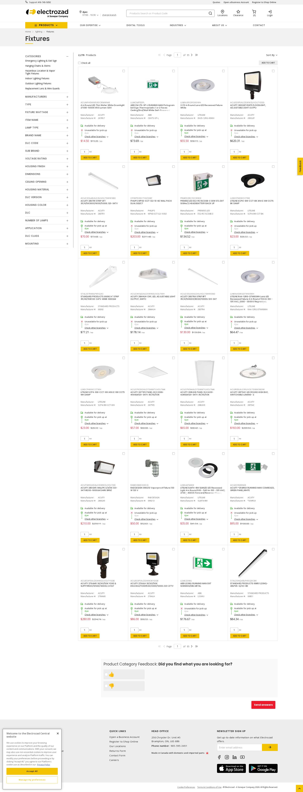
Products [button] (46, 25)
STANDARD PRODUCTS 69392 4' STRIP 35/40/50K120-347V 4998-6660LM (100, 297)
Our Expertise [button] (89, 25)
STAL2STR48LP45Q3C (92, 293)
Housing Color (35, 205)
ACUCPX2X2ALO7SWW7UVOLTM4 (148, 389)
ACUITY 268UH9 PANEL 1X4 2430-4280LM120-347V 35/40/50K (197, 393)
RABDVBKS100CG (140, 485)
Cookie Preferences (186, 787)
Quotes (216, 2)
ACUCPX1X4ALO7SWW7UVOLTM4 (197, 389)
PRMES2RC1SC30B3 (190, 198)
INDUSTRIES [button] (176, 25)
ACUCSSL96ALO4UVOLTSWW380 (197, 293)
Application (33, 228)
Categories (33, 56)
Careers (114, 760)
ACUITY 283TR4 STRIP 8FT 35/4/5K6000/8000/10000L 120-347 (198, 297)
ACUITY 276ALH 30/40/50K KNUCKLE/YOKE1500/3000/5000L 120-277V (152, 584)
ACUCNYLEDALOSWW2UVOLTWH (147, 293)
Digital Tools (136, 25)
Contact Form (117, 755)
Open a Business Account (236, 2)
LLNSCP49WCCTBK (240, 198)
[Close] (57, 733)
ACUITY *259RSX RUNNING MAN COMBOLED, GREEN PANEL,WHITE (252, 489)
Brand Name (33, 135)
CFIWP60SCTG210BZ (141, 198)
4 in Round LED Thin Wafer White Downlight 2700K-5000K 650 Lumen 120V (102, 106)
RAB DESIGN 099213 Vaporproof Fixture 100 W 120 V (152, 489)
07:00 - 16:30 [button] (89, 15)
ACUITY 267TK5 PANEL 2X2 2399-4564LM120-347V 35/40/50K (147, 393)
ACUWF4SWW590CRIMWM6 (95, 102)
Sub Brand (32, 150)
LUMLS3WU (186, 580)
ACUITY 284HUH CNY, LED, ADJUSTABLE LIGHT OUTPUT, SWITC (153, 297)
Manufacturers (36, 96)
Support (33, 2)
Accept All (32, 771)
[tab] (46, 56)
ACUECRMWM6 (238, 485)
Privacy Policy (43, 764)
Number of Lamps (36, 220)
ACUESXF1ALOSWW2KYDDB (144, 580)
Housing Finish (35, 166)
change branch (109, 15)
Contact (259, 25)
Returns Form (117, 750)
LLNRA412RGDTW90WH (242, 293)
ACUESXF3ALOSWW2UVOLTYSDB (98, 580)
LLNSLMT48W (187, 485)
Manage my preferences (32, 779)
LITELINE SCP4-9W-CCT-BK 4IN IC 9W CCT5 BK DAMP (252, 202)
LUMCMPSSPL (138, 102)
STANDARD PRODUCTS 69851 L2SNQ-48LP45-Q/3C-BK (249, 584)
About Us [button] (218, 25)
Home (28, 31)
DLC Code (31, 143)
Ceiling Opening (36, 181)
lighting (38, 31)
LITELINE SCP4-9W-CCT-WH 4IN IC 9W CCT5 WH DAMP (103, 393)
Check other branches (95, 136)
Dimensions (32, 174)
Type (28, 104)
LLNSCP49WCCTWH (91, 389)
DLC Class (32, 236)
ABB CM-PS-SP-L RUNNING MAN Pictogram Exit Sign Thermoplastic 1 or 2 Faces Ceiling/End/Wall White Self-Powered (153, 108)
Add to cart (90, 157)
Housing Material (37, 189)
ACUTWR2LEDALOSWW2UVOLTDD (98, 485)
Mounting (32, 243)
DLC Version (33, 197)
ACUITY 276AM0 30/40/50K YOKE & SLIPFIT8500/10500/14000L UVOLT (98, 584)
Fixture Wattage (36, 112)
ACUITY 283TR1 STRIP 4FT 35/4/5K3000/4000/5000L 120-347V (99, 202)
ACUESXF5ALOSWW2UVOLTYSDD (247, 102)
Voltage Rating (36, 158)
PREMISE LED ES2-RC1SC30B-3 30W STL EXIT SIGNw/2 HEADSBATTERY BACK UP (202, 202)
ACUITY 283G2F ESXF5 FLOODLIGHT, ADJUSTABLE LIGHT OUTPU (248, 106)
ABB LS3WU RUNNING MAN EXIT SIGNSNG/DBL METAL (195, 584)
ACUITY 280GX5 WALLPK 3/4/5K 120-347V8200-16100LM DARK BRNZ (99, 489)
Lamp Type (32, 127)
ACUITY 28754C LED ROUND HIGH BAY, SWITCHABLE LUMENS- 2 (249, 393)
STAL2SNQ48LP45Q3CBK (243, 580)
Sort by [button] (270, 55)
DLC (27, 212)
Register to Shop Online (264, 2)
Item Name (31, 120)
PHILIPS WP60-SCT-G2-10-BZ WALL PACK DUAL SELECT (151, 202)
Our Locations (117, 746)
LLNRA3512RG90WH (190, 102)
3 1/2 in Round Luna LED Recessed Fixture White (201, 106)
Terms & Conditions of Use (209, 787)
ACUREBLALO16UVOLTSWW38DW (247, 389)
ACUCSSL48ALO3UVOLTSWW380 (98, 198)
